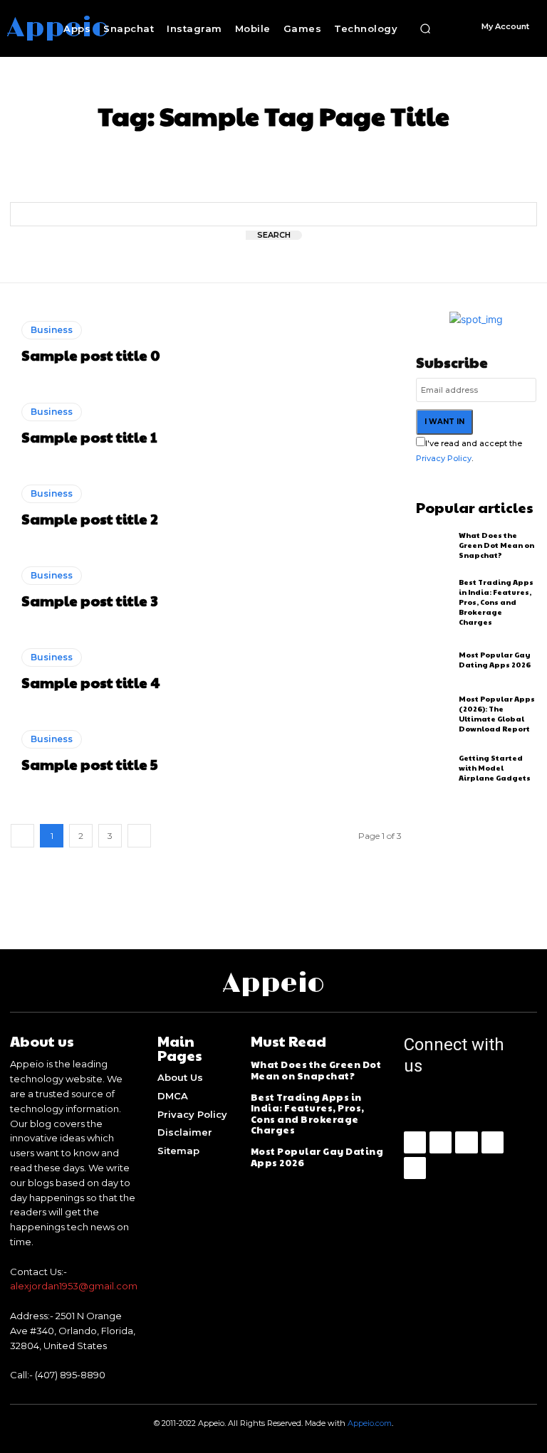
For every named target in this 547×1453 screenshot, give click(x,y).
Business (52, 329)
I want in (444, 421)
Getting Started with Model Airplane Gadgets (495, 768)
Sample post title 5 (89, 764)
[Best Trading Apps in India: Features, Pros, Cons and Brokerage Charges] (434, 598)
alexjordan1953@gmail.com (73, 1285)
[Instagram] (440, 1142)
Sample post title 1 (89, 437)
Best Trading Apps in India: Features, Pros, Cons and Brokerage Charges (496, 602)
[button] (425, 28)
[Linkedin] (466, 1142)
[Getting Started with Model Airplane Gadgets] (434, 767)
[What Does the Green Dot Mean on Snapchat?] (434, 544)
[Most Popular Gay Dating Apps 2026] (434, 659)
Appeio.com (370, 1423)
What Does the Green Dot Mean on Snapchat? (496, 545)
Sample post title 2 (89, 519)
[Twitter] (415, 1168)
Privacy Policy (444, 458)
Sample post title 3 (89, 601)
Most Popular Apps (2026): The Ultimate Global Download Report (497, 714)
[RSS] (492, 1142)
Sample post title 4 (90, 682)
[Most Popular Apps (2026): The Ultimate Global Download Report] (434, 713)
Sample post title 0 (90, 355)
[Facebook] (415, 1142)
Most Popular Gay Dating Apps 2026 (495, 660)
